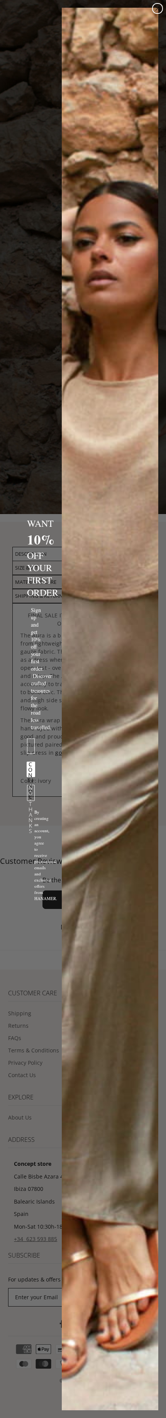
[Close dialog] (157, 8)
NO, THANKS (31, 793)
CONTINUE (30, 769)
